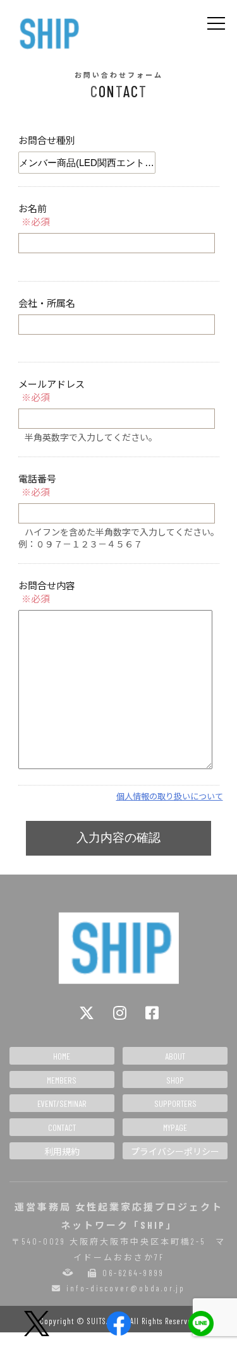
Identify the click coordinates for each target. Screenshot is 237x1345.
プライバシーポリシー (175, 1151)
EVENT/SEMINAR (62, 1103)
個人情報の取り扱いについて (169, 796)
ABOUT (175, 1056)
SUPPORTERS (175, 1103)
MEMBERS (61, 1080)
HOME (61, 1056)
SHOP (175, 1080)
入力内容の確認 (118, 837)
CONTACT (62, 1127)
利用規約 (62, 1151)
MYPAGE (175, 1127)
